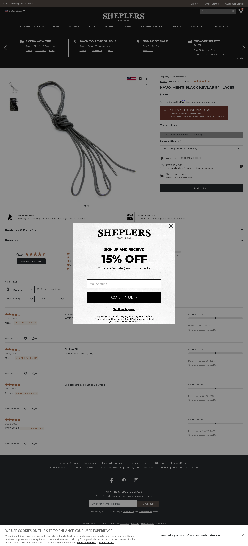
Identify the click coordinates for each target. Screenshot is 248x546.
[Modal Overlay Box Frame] (124, 273)
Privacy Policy (106, 542)
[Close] (242, 535)
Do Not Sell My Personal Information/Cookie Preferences (190, 535)
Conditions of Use (86, 542)
